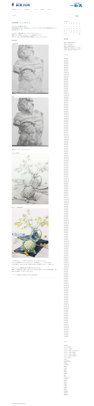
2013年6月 (66, 336)
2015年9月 (66, 289)
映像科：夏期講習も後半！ (69, 46)
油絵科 (65, 384)
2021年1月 (66, 176)
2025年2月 (66, 90)
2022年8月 (66, 142)
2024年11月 (66, 95)
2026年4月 (66, 65)
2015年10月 (66, 287)
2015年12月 (66, 283)
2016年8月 (66, 269)
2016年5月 (66, 274)
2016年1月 (66, 282)
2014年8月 (66, 311)
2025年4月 (66, 86)
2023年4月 (66, 128)
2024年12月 (66, 93)
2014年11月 (66, 306)
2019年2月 (66, 216)
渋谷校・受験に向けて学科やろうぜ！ (72, 49)
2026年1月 (66, 70)
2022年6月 (66, 146)
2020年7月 (66, 186)
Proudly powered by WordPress (18, 403)
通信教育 (66, 394)
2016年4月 (66, 276)
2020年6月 (66, 188)
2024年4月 (66, 107)
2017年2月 (66, 259)
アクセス (35, 9)
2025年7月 (66, 81)
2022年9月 (66, 141)
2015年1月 (66, 303)
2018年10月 (66, 223)
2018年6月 (66, 230)
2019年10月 (66, 202)
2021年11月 (66, 158)
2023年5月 (66, 127)
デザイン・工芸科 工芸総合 (70, 354)
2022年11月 (66, 137)
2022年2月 (66, 153)
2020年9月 (66, 183)
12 (66, 28)
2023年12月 (66, 114)
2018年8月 (66, 227)
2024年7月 (66, 102)
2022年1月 (66, 155)
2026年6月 (66, 62)
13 (69, 28)
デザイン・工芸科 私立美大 (70, 355)
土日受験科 (66, 364)
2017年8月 (66, 248)
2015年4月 (66, 297)
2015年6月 (66, 294)
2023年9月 (66, 120)
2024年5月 (66, 106)
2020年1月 (66, 197)
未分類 (65, 382)
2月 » (79, 33)
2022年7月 (66, 144)
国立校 (65, 362)
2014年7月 (66, 313)
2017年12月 (66, 241)
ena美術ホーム (28, 9)
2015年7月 (66, 292)
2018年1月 (66, 239)
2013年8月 (66, 333)
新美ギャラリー (67, 377)
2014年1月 (66, 324)
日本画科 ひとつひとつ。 (22, 22)
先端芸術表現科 (67, 361)
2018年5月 (66, 232)
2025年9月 (66, 77)
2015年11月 (66, 285)
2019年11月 (66, 201)
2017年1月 (66, 260)
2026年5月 (66, 63)
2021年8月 (66, 164)
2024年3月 (66, 109)
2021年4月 (66, 171)
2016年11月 (66, 264)
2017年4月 (66, 255)
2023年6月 (66, 125)
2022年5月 (66, 148)
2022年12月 (66, 135)
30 (76, 32)
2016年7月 (66, 271)
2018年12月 (66, 220)
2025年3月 (66, 88)
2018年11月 (66, 222)
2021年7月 (66, 165)
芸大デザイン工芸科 (68, 44)
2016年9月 (66, 267)
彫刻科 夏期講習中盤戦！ (69, 42)
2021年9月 (66, 162)
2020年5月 (66, 190)
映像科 (65, 380)
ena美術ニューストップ (16, 9)
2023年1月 (66, 134)
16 (76, 28)
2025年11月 (66, 74)
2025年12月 (66, 72)
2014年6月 (66, 315)
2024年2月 (66, 111)
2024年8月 (66, 100)
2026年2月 (66, 69)
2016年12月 (66, 262)
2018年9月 (66, 225)
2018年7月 (66, 229)
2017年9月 (66, 246)
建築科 (65, 370)
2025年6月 (66, 83)
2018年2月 (66, 238)
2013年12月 (66, 326)
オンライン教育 (67, 347)
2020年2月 (66, 195)
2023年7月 (66, 123)
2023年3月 (66, 130)
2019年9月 (66, 204)
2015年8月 (66, 290)
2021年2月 (66, 174)
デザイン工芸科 (67, 357)
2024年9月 (66, 99)
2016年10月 (66, 266)
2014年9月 (66, 310)
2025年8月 (66, 79)
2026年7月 (66, 60)
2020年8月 (66, 185)
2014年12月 (66, 304)
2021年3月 (66, 172)
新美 (21, 274)
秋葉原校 (66, 391)
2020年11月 (66, 179)
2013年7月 (66, 334)
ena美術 (66, 345)
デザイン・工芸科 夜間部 (69, 352)
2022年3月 (66, 151)
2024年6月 (66, 104)
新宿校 (18, 274)
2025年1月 (66, 91)
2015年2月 (66, 301)
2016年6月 (66, 273)
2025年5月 (66, 84)
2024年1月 (66, 113)
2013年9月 (66, 331)
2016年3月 (66, 278)
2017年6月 (66, 252)
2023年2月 (66, 132)
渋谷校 (65, 385)
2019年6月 (66, 209)
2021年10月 (66, 160)
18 (64, 30)
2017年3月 (66, 257)
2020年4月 (66, 192)
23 (76, 30)
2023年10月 (66, 118)
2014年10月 (66, 308)
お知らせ (49, 9)
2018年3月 (66, 236)
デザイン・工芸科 (68, 348)
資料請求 (42, 9)
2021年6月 (66, 167)
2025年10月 (66, 76)
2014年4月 (66, 318)
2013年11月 (66, 327)
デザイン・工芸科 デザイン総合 (71, 350)
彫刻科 (65, 371)
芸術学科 (66, 392)
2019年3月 (66, 215)
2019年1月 (66, 218)
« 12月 (65, 33)
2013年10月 (66, 329)
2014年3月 (66, 320)
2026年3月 (66, 67)
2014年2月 (66, 322)
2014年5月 (66, 317)
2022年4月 (66, 150)
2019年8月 (66, 206)
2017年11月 (66, 243)
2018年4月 (66, 234)
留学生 (65, 389)
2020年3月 (66, 194)
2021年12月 (66, 157)
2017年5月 (66, 253)
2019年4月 (66, 213)
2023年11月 (66, 116)
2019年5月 (66, 211)
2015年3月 (66, 299)
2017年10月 (66, 245)
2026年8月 (66, 58)
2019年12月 (66, 199)
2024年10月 (66, 97)
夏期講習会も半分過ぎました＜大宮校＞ (72, 47)
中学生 (65, 359)
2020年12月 (66, 178)
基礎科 (65, 366)
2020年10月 (66, 181)
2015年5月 (66, 296)
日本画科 (24, 274)
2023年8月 (66, 121)
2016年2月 (66, 280)
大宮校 (65, 368)
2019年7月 (66, 208)
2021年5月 (66, 169)
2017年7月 (66, 250)
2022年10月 (66, 139)
